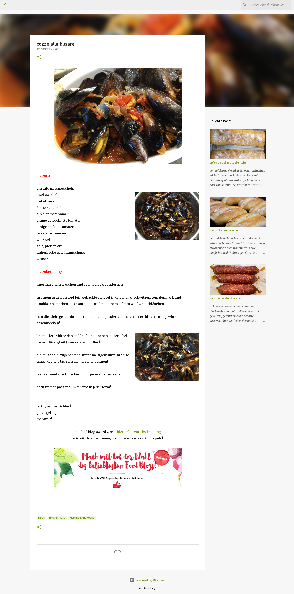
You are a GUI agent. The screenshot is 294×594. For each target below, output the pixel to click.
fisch (41, 517)
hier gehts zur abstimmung (139, 432)
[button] (39, 57)
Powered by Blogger (149, 580)
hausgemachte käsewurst (226, 298)
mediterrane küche (82, 517)
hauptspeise (57, 517)
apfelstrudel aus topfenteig (228, 162)
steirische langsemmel (224, 230)
